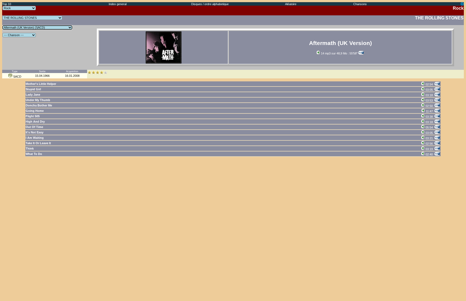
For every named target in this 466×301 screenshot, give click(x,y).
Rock (458, 8)
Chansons (360, 4)
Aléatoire (290, 4)
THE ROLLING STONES (439, 18)
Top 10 (6, 4)
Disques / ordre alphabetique (210, 4)
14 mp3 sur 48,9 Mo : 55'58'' (339, 53)
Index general (117, 4)
